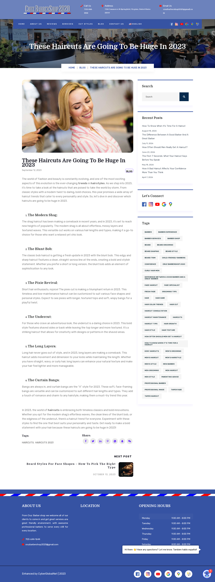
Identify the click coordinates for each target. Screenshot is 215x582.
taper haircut (152, 396)
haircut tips (151, 324)
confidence (150, 264)
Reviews (52, 24)
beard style (172, 251)
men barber (168, 364)
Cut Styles (86, 24)
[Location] (102, 532)
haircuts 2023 (44, 442)
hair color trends (154, 304)
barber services (153, 238)
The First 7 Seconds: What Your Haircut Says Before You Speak (164, 158)
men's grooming (173, 351)
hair (147, 298)
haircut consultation (156, 311)
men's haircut (152, 358)
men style (150, 377)
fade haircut (151, 285)
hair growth (170, 324)
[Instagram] (176, 24)
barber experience (167, 232)
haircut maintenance (155, 317)
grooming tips (169, 292)
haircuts (28, 442)
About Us (36, 24)
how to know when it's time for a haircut (161, 344)
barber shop (173, 238)
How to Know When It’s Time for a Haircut (163, 126)
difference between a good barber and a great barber (165, 278)
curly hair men (152, 271)
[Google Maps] (192, 24)
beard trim (150, 258)
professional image (154, 390)
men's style (150, 364)
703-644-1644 (32, 539)
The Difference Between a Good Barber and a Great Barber (165, 136)
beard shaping (152, 251)
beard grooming (165, 245)
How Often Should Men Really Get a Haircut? (165, 147)
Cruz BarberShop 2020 (174, 264)
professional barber (155, 383)
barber (148, 232)
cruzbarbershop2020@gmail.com (41, 544)
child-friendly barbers (173, 258)
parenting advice (170, 377)
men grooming (152, 370)
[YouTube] (181, 24)
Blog (101, 24)
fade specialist (172, 285)
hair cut (174, 304)
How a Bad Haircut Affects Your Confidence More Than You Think (164, 170)
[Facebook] (171, 24)
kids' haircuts (152, 351)
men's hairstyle (173, 358)
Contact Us (116, 24)
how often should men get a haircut (163, 337)
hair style (150, 330)
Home (21, 24)
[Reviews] (197, 24)
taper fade (176, 390)
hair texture (168, 330)
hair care (160, 298)
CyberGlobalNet (47, 573)
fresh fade (150, 292)
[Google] (187, 24)
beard (147, 245)
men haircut (171, 370)
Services (67, 24)
